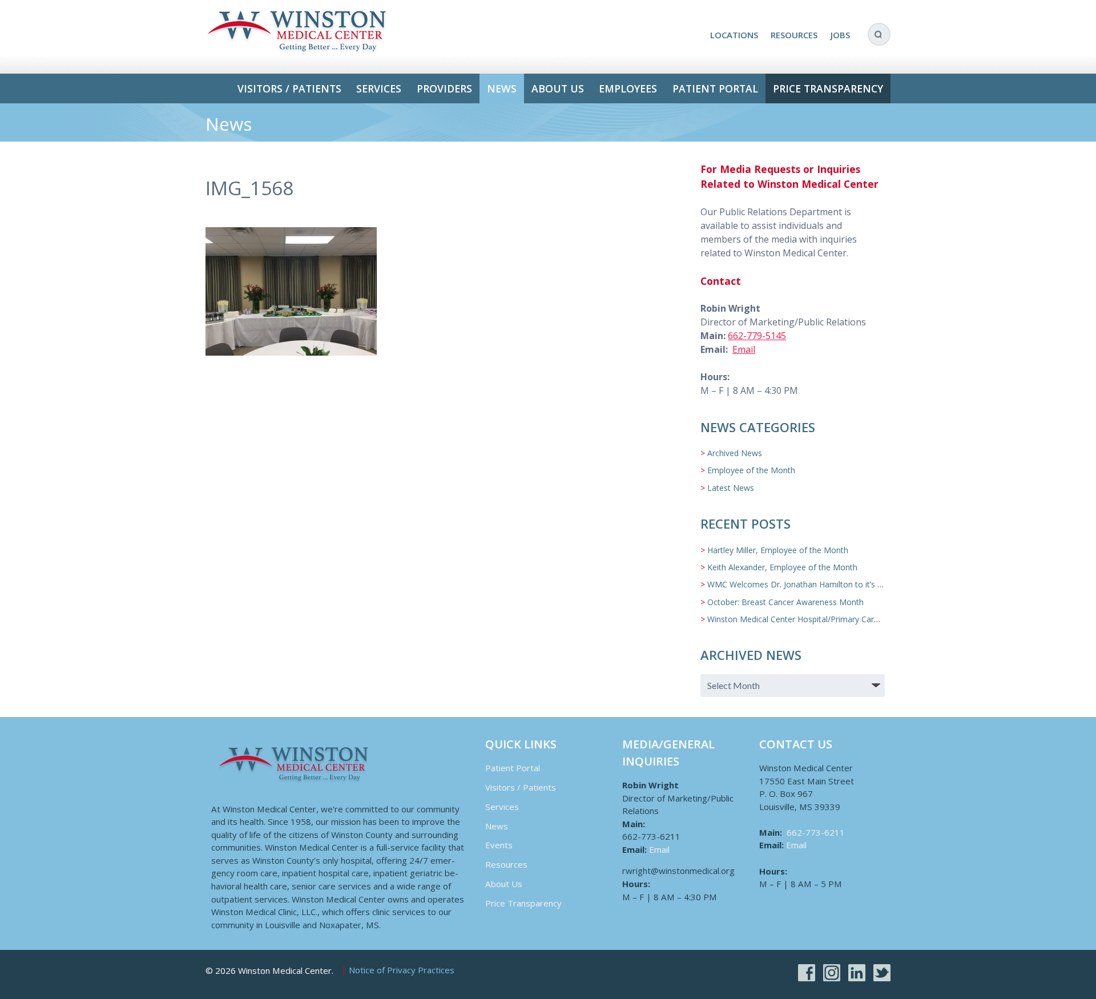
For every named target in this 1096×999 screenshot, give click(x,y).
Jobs (840, 35)
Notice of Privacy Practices (401, 970)
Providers (444, 88)
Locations (734, 35)
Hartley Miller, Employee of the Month (777, 550)
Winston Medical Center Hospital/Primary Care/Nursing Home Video (832, 619)
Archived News (734, 453)
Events (499, 845)
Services (378, 88)
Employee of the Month (751, 470)
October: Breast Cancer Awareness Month (785, 602)
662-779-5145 (757, 335)
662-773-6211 (816, 832)
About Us (557, 88)
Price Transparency (828, 88)
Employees (628, 88)
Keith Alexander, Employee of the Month (782, 567)
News (502, 88)
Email (743, 349)
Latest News (730, 487)
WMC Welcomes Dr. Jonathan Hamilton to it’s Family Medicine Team (834, 584)
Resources (794, 35)
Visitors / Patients (289, 88)
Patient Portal (715, 88)
